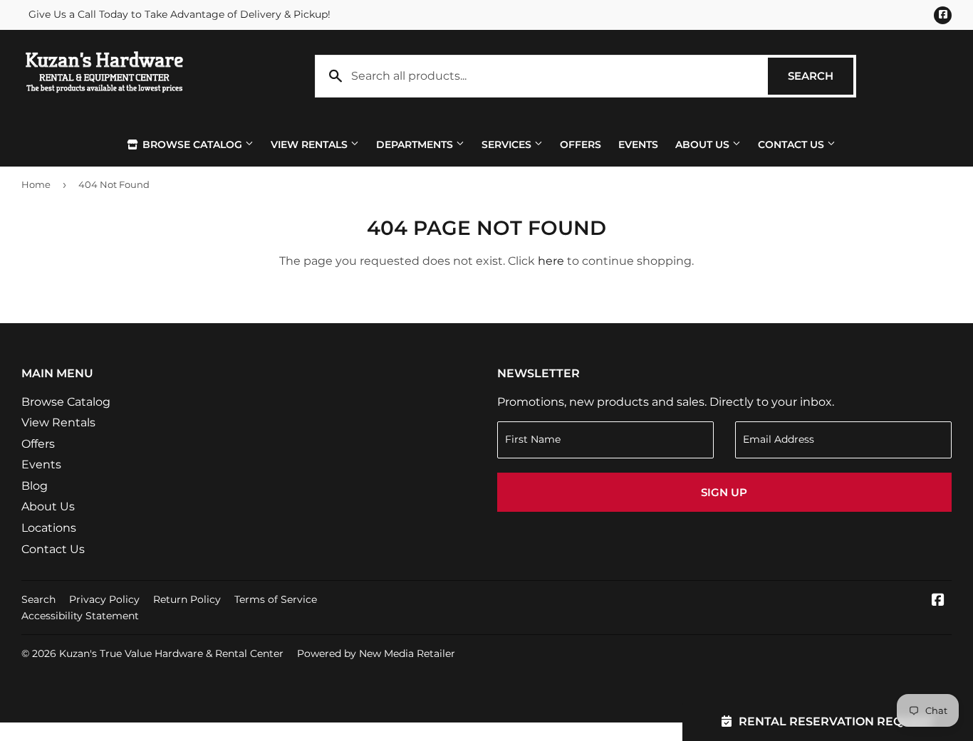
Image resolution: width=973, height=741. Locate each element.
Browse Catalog (192, 144)
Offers (580, 144)
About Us (703, 144)
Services (508, 144)
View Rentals (310, 144)
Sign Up (724, 492)
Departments (416, 144)
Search (820, 76)
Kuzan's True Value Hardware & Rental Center (171, 653)
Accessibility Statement (80, 615)
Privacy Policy (104, 599)
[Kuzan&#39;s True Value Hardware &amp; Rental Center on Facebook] (938, 601)
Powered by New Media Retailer (376, 653)
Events (638, 144)
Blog (34, 486)
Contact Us (792, 144)
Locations (48, 528)
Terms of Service (275, 599)
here (551, 261)
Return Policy (187, 599)
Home (36, 184)
